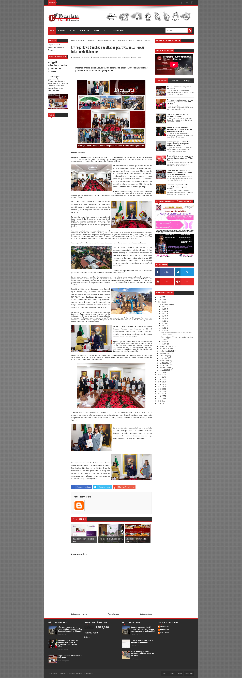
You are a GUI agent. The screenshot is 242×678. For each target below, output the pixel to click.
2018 (160, 384)
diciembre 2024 (165, 304)
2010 (160, 403)
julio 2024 (163, 356)
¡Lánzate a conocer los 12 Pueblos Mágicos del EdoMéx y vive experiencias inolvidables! (69, 629)
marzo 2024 (164, 365)
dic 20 (164, 314)
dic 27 (164, 311)
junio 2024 (164, 358)
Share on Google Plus (126, 487)
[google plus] (191, 2)
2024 (160, 302)
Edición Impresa (119, 30)
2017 (160, 387)
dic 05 (164, 341)
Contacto (51, 50)
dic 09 (164, 328)
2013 (160, 396)
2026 (160, 297)
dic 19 (164, 316)
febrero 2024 (164, 368)
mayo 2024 (164, 361)
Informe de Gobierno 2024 (114, 57)
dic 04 (164, 344)
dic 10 (164, 326)
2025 (160, 299)
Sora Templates (61, 673)
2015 (160, 391)
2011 (160, 401)
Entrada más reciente (79, 614)
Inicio (52, 30)
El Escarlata (164, 626)
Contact (179, 674)
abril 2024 (163, 363)
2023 (160, 372)
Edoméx (102, 57)
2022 (160, 375)
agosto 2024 (164, 353)
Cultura (96, 30)
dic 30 (164, 307)
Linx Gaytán (164, 633)
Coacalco (96, 57)
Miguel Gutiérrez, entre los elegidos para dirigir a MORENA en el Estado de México (67, 643)
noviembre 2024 (166, 346)
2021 (160, 377)
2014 (160, 394)
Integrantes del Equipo (56, 47)
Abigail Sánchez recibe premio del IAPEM (58, 67)
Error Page (189, 674)
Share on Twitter (104, 487)
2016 (160, 389)
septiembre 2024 (166, 351)
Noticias (105, 30)
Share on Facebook (84, 487)
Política (73, 30)
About (172, 674)
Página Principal (54, 45)
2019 (160, 382)
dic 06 (164, 330)
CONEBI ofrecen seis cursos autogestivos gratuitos (142, 641)
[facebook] (181, 2)
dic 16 (164, 321)
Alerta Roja (84, 30)
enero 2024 (164, 370)
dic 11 (164, 323)
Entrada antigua (146, 614)
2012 (160, 398)
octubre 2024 (165, 349)
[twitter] (186, 2)
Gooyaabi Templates (86, 673)
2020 (160, 379)
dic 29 (164, 309)
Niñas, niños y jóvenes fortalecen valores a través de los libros (142, 653)
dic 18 (164, 319)
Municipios (62, 30)
